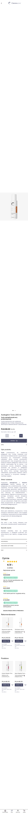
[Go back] (1, 3)
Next (24, 632)
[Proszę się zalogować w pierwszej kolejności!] (12, 641)
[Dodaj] (21, 435)
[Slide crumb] (13, 410)
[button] (14, 207)
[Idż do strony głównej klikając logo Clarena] (15, 3)
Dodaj (13, 440)
